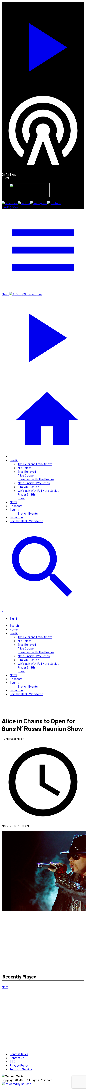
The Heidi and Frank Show (35, 464)
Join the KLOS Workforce (26, 521)
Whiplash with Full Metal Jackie (38, 490)
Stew (21, 498)
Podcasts (16, 506)
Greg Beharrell (27, 471)
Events (14, 509)
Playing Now (10, 207)
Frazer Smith (26, 494)
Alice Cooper (26, 475)
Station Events (28, 513)
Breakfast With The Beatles (36, 479)
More (5, 987)
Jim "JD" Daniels (28, 487)
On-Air (14, 460)
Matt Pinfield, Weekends (34, 483)
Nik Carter (24, 468)
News (13, 502)
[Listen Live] (43, 45)
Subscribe (16, 517)
